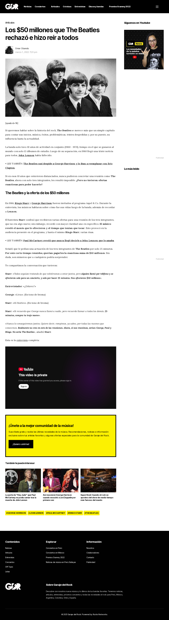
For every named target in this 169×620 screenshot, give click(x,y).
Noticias (27, 6)
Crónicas (67, 6)
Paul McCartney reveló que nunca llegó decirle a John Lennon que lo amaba (68, 240)
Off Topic (9, 567)
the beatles (92, 513)
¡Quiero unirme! (21, 444)
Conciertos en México (55, 553)
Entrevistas (80, 6)
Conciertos (40, 6)
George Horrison (17, 513)
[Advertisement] (144, 116)
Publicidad (90, 562)
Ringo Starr (22, 203)
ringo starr (75, 513)
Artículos (55, 6)
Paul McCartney (56, 513)
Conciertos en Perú (54, 548)
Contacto (90, 557)
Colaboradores (92, 553)
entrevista (22, 340)
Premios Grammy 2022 (119, 6)
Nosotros (90, 548)
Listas (7, 571)
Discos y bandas (96, 6)
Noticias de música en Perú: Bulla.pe (61, 562)
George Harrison (42, 203)
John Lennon (26, 155)
